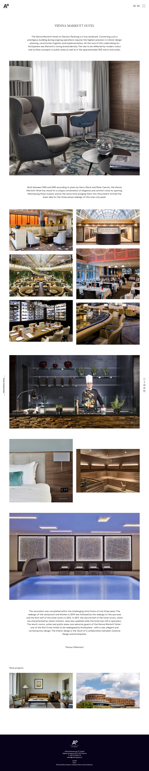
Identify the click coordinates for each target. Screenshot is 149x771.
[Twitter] (144, 388)
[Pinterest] (144, 385)
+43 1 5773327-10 (75, 755)
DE (134, 6)
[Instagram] (144, 379)
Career (74, 760)
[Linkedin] (144, 391)
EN (138, 6)
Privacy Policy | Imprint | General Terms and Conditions (74, 764)
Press (74, 762)
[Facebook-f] (144, 382)
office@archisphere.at (74, 757)
